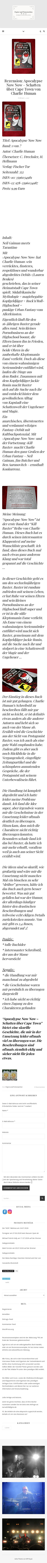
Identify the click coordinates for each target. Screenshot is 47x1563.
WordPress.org (8, 1329)
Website (5, 1132)
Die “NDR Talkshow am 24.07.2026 (15, 1228)
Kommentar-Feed (9, 1324)
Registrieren (7, 1309)
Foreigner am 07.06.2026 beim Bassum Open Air (20, 1233)
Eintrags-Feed (7, 1319)
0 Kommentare (39, 1087)
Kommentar (6, 1143)
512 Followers (6, 1278)
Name (5, 1110)
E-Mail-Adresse (8, 1121)
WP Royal (29, 1559)
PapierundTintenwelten (14, 1087)
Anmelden (6, 1314)
